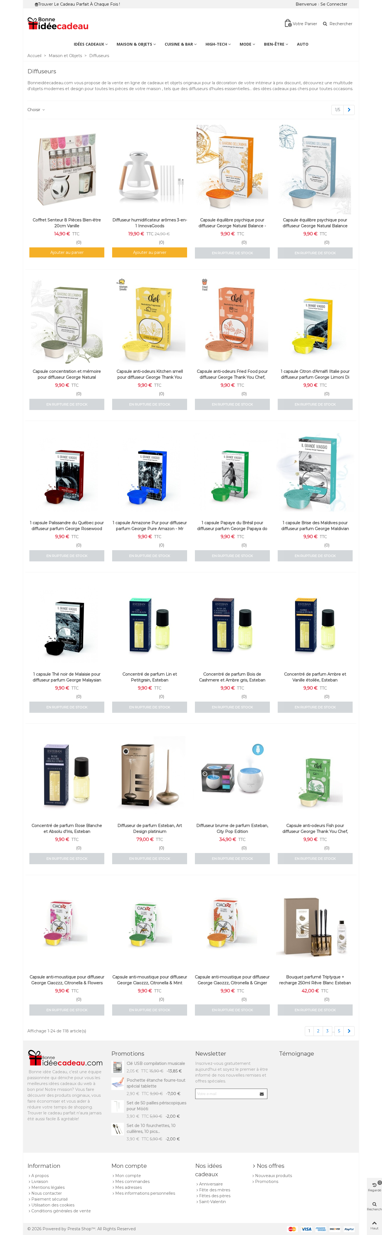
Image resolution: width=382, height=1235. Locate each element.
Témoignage (296, 1053)
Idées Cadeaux (89, 44)
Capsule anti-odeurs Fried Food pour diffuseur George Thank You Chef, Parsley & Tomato (232, 377)
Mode (245, 44)
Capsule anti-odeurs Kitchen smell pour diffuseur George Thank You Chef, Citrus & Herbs (150, 377)
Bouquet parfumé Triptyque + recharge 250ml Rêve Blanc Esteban (315, 979)
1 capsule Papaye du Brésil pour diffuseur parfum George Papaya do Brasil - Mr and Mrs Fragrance (232, 528)
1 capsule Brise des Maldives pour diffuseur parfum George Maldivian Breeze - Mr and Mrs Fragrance (315, 528)
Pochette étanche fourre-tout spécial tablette (156, 1083)
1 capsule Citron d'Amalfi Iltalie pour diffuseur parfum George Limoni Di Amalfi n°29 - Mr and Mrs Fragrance (315, 377)
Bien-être (274, 44)
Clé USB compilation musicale (156, 1063)
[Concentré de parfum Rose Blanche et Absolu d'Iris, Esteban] (67, 775)
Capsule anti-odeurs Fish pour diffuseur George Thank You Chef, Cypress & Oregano (315, 831)
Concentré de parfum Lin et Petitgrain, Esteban (149, 677)
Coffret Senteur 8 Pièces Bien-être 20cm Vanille (67, 222)
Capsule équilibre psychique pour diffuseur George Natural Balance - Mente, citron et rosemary (232, 225)
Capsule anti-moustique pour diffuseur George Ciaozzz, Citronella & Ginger (232, 979)
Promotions (127, 1053)
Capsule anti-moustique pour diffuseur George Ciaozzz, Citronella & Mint (149, 979)
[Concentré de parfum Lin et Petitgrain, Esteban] (149, 624)
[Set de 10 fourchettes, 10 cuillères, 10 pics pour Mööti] (117, 1129)
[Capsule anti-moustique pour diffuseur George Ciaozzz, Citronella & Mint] (149, 926)
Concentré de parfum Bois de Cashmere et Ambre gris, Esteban (232, 677)
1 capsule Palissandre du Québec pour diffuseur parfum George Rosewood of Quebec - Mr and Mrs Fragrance (67, 528)
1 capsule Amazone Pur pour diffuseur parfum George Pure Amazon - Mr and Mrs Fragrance (150, 528)
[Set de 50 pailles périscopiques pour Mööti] (117, 1106)
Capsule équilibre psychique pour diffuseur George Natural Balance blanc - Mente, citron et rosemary (315, 225)
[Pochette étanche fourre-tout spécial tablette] (117, 1083)
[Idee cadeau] (58, 24)
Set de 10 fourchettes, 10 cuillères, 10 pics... (151, 1128)
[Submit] (262, 1094)
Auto (302, 44)
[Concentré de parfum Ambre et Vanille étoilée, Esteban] (315, 624)
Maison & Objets (134, 44)
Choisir (34, 109)
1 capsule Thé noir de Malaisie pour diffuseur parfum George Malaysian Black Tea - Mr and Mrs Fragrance (67, 680)
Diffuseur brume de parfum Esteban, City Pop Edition (232, 828)
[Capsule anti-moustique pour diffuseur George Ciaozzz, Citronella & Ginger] (232, 926)
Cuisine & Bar (179, 44)
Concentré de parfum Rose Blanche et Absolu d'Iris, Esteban (67, 828)
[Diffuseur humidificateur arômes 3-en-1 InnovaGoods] (149, 169)
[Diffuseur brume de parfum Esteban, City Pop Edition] (232, 775)
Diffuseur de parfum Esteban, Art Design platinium (149, 828)
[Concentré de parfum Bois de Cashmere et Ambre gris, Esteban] (232, 624)
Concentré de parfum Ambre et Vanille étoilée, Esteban (315, 677)
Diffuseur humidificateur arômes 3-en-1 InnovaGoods (149, 222)
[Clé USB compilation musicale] (117, 1067)
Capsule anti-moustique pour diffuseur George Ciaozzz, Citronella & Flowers (67, 979)
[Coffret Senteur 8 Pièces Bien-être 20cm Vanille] (67, 169)
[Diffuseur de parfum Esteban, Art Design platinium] (149, 775)
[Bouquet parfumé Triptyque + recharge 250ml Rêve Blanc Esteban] (315, 926)
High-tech (216, 44)
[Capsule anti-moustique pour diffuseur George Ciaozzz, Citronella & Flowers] (67, 926)
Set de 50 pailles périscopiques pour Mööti (156, 1105)
